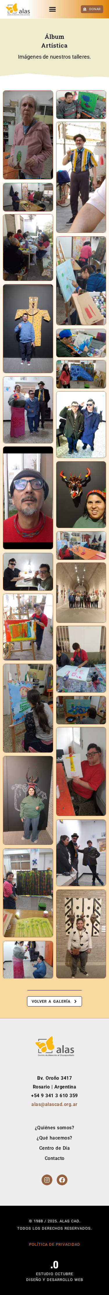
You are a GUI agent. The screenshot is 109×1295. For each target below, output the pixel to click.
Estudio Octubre (54, 1274)
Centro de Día (54, 1148)
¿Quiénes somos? (54, 1127)
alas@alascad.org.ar (54, 1104)
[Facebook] (62, 1180)
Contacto (55, 1158)
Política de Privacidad (54, 1244)
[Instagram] (47, 1180)
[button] (52, 9)
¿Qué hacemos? (54, 1138)
